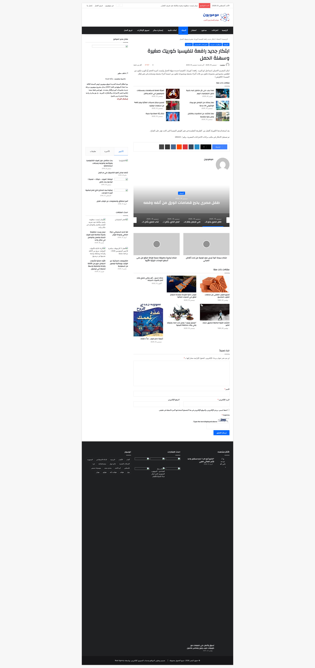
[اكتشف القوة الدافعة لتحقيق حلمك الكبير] (214, 312)
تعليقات (93, 151)
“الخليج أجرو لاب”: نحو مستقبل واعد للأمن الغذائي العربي (201, 460)
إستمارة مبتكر (158, 30)
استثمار (193, 30)
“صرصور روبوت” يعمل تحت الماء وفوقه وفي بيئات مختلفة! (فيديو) (181, 324)
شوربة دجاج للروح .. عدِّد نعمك (151, 338)
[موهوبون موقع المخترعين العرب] (216, 17)
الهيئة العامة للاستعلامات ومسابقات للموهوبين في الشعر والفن (150, 92)
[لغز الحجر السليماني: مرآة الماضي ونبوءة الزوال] (118, 223)
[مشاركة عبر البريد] (167, 146)
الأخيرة (107, 151)
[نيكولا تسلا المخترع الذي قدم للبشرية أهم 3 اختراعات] (121, 193)
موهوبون (222, 65)
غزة (94, 464)
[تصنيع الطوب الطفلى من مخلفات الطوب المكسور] (214, 284)
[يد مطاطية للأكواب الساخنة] (142, 462)
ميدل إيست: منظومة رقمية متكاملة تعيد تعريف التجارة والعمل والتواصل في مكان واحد (168, 6)
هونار (97, 472)
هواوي (104, 472)
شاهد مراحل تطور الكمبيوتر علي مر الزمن (113, 172)
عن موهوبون (109, 6)
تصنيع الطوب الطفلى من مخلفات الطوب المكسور (217, 296)
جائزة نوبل (113, 464)
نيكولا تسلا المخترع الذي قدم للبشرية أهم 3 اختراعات (99, 192)
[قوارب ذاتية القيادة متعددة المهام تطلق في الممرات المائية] (181, 284)
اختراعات (215, 30)
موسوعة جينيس (96, 468)
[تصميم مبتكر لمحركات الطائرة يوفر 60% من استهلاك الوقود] (173, 105)
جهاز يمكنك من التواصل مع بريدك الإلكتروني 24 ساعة (201, 104)
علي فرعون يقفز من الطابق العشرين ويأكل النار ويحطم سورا (181, 202)
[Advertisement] (107, 123)
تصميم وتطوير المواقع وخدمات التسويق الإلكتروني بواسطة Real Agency (140, 660)
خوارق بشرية (181, 191)
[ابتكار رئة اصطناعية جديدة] (173, 116)
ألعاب (128, 459)
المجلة (183, 30)
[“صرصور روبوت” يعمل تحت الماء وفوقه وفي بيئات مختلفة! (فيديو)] (181, 312)
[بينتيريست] (185, 146)
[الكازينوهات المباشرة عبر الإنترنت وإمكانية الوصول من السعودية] (118, 252)
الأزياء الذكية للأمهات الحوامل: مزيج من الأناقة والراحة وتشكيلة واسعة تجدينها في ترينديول (96, 264)
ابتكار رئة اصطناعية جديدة (155, 113)
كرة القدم (118, 468)
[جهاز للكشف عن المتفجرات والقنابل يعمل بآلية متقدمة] (222, 116)
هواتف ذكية (113, 472)
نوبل (128, 472)
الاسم (226, 389)
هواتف (122, 472)
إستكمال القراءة (122, 99)
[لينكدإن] (197, 146)
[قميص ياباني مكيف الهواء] (173, 473)
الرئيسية (225, 30)
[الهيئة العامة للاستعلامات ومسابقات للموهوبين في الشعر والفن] (173, 94)
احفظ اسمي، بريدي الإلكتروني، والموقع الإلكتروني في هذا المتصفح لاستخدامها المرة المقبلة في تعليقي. (193, 410)
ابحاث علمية (172, 30)
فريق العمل (99, 6)
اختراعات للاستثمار (201, 44)
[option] (181, 202)
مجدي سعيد (107, 468)
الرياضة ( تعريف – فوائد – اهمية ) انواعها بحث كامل (100, 181)
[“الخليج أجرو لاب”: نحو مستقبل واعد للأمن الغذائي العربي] (222, 550)
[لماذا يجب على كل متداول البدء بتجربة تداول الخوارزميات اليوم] (222, 93)
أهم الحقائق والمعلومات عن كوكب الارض (112, 201)
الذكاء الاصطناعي (101, 459)
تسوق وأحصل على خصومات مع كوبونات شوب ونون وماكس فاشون (200, 647)
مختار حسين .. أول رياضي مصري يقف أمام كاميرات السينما (150, 279)
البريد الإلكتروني (223, 400)
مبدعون (204, 30)
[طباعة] (161, 146)
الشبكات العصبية (124, 464)
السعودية (90, 459)
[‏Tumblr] (191, 146)
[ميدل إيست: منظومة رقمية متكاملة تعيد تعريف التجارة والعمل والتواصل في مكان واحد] (95, 223)
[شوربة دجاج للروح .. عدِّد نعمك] (148, 320)
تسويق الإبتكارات (143, 30)
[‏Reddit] (179, 146)
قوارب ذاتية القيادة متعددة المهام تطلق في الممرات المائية (183, 296)
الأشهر (121, 151)
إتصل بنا (89, 6)
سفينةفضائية (102, 464)
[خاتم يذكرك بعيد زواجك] (157, 472)
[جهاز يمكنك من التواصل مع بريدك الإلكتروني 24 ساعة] (222, 105)
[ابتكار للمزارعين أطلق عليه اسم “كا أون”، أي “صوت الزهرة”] (142, 475)
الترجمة (112, 459)
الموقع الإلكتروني (174, 400)
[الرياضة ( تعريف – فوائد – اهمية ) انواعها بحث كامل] (121, 182)
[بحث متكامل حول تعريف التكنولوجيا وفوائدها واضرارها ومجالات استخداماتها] (121, 163)
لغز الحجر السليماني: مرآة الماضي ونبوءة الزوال (119, 233)
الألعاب (120, 459)
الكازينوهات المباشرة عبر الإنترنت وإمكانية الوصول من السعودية (119, 263)
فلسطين (127, 468)
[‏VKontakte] (173, 146)
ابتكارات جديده (216, 44)
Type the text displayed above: (205, 422)
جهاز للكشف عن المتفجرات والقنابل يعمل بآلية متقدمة (201, 115)
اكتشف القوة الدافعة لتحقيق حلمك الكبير (216, 324)
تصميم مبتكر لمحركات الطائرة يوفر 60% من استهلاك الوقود (149, 104)
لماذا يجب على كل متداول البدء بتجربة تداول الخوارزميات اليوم (200, 92)
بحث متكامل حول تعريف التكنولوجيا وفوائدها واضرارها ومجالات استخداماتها (99, 163)
